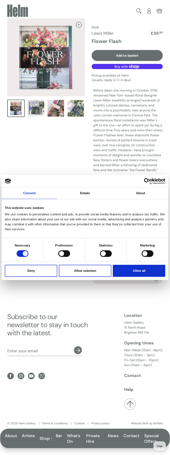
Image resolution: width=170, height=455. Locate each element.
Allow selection (85, 270)
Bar (59, 435)
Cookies (79, 423)
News (113, 435)
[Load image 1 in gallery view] (16, 108)
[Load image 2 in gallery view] (36, 108)
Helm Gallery (27, 423)
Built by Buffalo (153, 423)
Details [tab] (85, 193)
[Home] (17, 11)
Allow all (139, 270)
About (11, 435)
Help (128, 389)
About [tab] (140, 193)
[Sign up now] (78, 350)
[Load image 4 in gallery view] (75, 108)
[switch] (64, 253)
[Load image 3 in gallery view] (55, 108)
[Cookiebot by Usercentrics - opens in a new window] (147, 181)
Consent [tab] (29, 193)
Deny (31, 270)
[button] (139, 10)
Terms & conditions (55, 423)
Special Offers (151, 438)
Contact (131, 435)
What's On (73, 438)
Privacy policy (100, 423)
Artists (28, 435)
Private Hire (93, 438)
